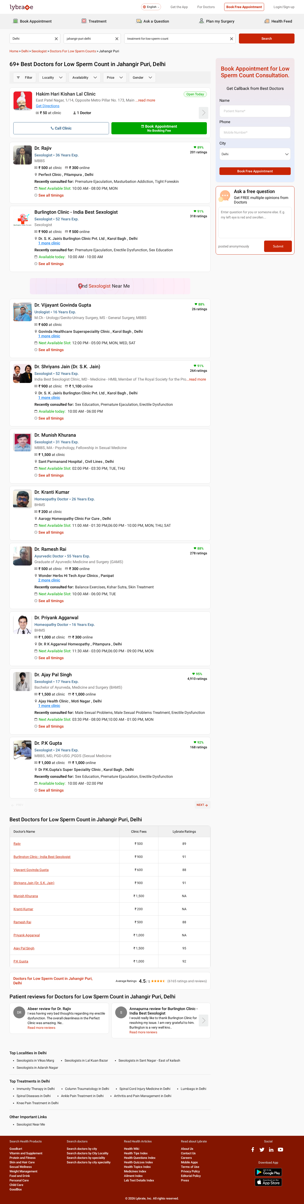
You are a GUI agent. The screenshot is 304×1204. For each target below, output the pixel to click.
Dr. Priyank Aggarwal (56, 617)
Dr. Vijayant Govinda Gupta (62, 305)
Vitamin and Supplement (26, 1153)
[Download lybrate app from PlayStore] (268, 1175)
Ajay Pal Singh (24, 948)
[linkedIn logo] (271, 1151)
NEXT (200, 805)
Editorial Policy (191, 1176)
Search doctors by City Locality (87, 1153)
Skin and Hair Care (22, 1162)
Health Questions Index (140, 1158)
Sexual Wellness (21, 1167)
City (222, 143)
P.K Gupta (21, 961)
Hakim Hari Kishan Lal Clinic (65, 94)
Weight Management (23, 1171)
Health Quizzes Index (138, 1162)
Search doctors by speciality (86, 1158)
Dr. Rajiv (43, 148)
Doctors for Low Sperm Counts (73, 51)
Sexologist (39, 51)
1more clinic (49, 243)
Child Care (16, 1185)
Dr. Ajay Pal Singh (53, 674)
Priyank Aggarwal (27, 935)
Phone (224, 122)
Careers (186, 1158)
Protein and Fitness (23, 1158)
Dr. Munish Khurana (55, 435)
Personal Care (19, 1180)
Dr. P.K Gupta (48, 743)
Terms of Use (190, 1167)
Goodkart (16, 1149)
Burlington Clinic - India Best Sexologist (76, 212)
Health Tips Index (136, 1153)
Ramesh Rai (22, 922)
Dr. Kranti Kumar (51, 492)
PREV (19, 805)
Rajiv (17, 844)
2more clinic (49, 580)
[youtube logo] (280, 1151)
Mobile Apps (189, 1162)
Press (185, 1180)
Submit (278, 246)
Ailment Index (133, 1176)
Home (14, 51)
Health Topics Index (137, 1167)
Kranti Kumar (23, 909)
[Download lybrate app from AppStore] (268, 1185)
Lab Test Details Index (139, 1180)
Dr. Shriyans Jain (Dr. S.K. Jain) (67, 366)
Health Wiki (131, 1149)
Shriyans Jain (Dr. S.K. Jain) (34, 883)
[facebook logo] (253, 1151)
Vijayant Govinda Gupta (31, 870)
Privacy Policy (190, 1171)
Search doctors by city (82, 1149)
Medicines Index (135, 1171)
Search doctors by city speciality (88, 1162)
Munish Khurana (26, 896)
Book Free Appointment (244, 7)
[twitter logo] (262, 1151)
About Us (187, 1149)
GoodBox (16, 1189)
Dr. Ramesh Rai (50, 549)
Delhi (24, 51)
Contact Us (188, 1153)
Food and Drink (20, 1176)
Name (224, 100)
